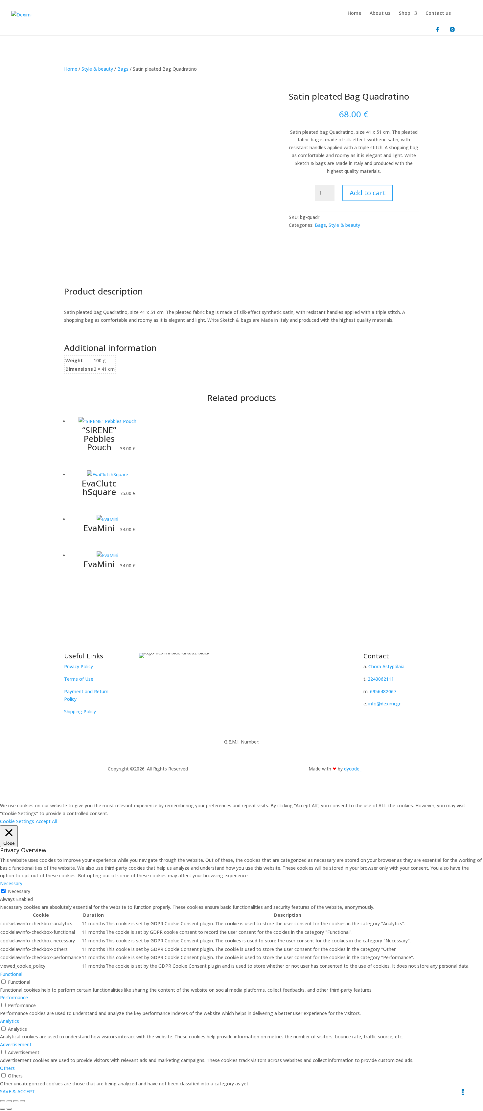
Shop (404, 13)
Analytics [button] (9, 1021)
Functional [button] (11, 974)
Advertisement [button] (16, 1044)
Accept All (46, 821)
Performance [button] (14, 997)
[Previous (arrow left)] (2, 1109)
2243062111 (381, 679)
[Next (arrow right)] (9, 1109)
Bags (122, 69)
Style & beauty (97, 69)
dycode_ (352, 769)
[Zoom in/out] (2, 1101)
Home (354, 13)
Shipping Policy (80, 711)
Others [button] (7, 1068)
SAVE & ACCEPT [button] (17, 1091)
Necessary (19, 891)
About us (380, 13)
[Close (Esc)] (22, 1101)
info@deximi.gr (384, 703)
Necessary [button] (11, 883)
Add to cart (368, 192)
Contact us (438, 13)
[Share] (15, 1101)
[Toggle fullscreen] (9, 1101)
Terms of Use (78, 679)
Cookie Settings (17, 821)
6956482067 (383, 691)
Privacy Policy (78, 666)
